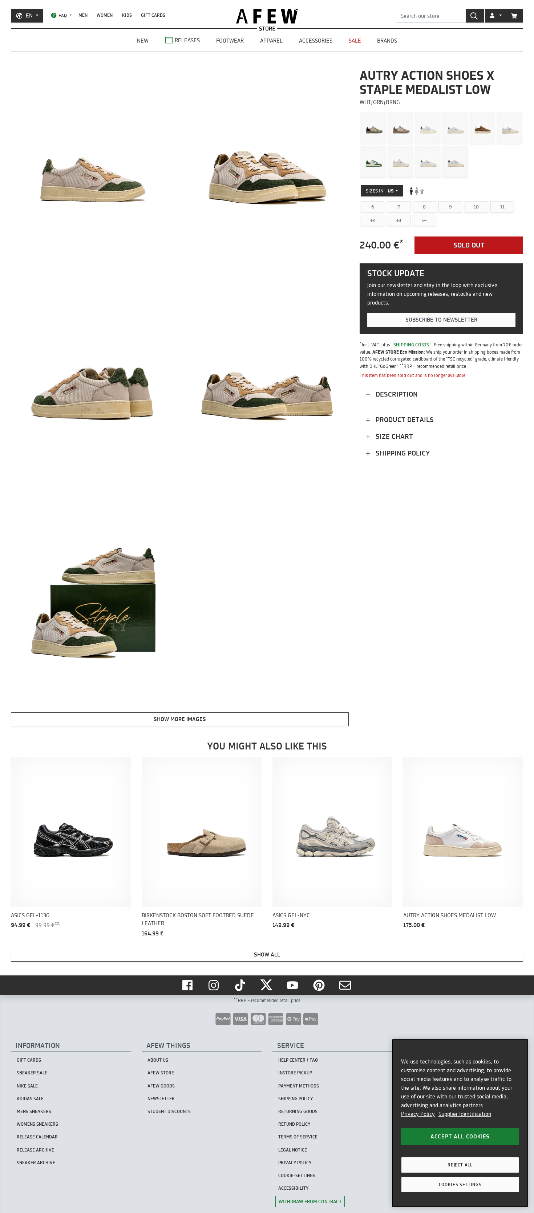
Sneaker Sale (32, 1072)
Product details (404, 419)
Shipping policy (402, 453)
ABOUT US (157, 1060)
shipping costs (411, 344)
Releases (187, 40)
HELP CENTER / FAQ (298, 1060)
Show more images (180, 719)
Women (105, 15)
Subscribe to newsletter (441, 319)
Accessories (315, 40)
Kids (127, 15)
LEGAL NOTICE (292, 1150)
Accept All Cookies (460, 1136)
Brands (387, 40)
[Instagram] (214, 985)
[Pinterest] (319, 985)
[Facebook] (188, 985)
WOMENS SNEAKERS (37, 1124)
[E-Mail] (346, 985)
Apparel (271, 40)
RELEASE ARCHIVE (35, 1150)
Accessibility (293, 1188)
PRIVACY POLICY (294, 1162)
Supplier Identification (464, 1113)
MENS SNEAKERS (34, 1111)
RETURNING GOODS (297, 1111)
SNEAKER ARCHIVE (36, 1162)
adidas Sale (30, 1098)
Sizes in (380, 191)
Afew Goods (161, 1086)
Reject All (460, 1165)
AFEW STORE (267, 16)
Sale (355, 40)
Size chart (393, 436)
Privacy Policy (418, 1113)
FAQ (62, 15)
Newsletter (161, 1098)
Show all (267, 954)
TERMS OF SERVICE (297, 1137)
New (143, 40)
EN (29, 15)
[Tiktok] (241, 985)
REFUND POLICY (294, 1124)
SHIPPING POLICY (295, 1098)
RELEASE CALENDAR (37, 1137)
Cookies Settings (460, 1184)
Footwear (230, 40)
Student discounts (169, 1111)
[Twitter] (267, 985)
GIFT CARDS (153, 15)
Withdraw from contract (310, 1201)
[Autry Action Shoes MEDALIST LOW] (373, 128)
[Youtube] (293, 985)
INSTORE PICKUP (295, 1072)
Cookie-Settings (296, 1175)
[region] (460, 1123)
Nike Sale (27, 1086)
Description (396, 394)
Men (83, 15)
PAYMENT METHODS (298, 1086)
